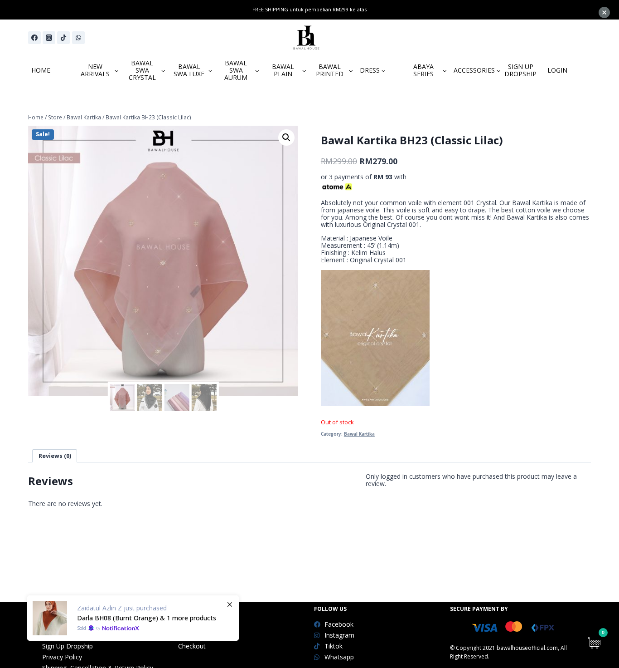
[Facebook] (34, 37)
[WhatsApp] (78, 37)
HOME (40, 70)
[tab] (54, 455)
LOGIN (557, 70)
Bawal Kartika (359, 434)
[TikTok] (63, 37)
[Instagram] (49, 37)
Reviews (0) (55, 456)
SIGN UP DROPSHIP (520, 70)
